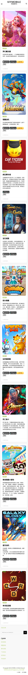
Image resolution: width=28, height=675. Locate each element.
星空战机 (6, 545)
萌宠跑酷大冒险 (8, 480)
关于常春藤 (24, 672)
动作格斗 (4, 416)
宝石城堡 (6, 239)
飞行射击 (4, 116)
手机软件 (3, 659)
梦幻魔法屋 (7, 52)
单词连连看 (7, 606)
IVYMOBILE (14, 1)
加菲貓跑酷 (7, 359)
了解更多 (4, 64)
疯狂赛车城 (7, 175)
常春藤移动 (6, 669)
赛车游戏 (4, 171)
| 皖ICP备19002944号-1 (13, 669)
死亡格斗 (6, 419)
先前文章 (3, 628)
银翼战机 (6, 120)
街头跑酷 (6, 301)
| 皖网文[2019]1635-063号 (18, 670)
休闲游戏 (4, 48)
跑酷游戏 (4, 297)
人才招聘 (18, 672)
